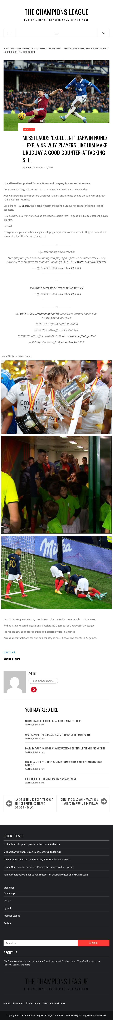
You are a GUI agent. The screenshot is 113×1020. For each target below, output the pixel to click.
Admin (29, 167)
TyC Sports (23, 205)
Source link (9, 652)
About (7, 1002)
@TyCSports (41, 288)
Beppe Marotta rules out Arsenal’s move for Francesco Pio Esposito (39, 867)
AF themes (100, 1015)
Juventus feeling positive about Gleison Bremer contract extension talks (34, 803)
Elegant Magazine (83, 1015)
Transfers (29, 129)
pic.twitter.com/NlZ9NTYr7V (89, 262)
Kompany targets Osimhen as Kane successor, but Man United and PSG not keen (65, 748)
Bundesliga (9, 893)
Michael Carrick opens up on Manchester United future (53, 721)
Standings (9, 887)
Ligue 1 (7, 908)
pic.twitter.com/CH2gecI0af (79, 336)
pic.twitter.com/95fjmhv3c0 (66, 288)
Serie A (7, 923)
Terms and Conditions (54, 1002)
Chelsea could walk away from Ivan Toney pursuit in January (79, 801)
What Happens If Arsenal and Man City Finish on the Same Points (57, 734)
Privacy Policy (33, 1002)
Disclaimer (18, 1002)
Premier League (12, 915)
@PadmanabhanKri (47, 314)
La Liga (7, 900)
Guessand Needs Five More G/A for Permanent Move (50, 779)
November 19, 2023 (69, 268)
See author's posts (43, 680)
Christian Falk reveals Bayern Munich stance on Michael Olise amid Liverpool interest (64, 763)
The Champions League (57, 11)
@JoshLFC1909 (25, 314)
